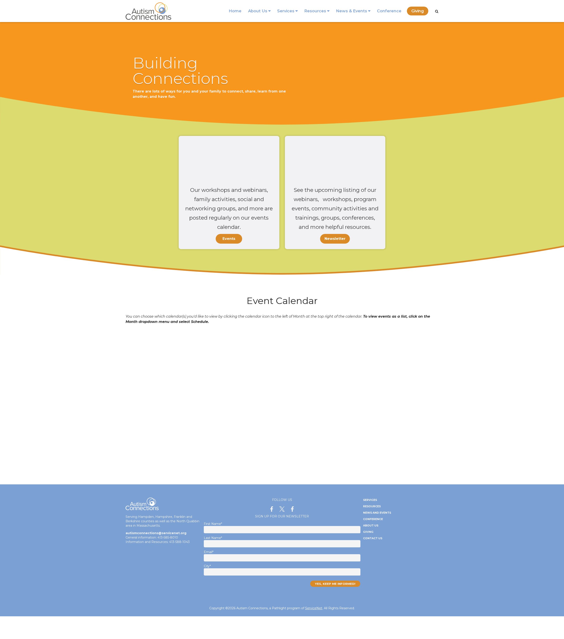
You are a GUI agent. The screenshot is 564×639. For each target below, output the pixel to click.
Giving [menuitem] (417, 11)
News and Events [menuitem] (377, 512)
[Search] (436, 11)
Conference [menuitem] (389, 11)
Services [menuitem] (285, 11)
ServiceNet (313, 608)
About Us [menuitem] (257, 11)
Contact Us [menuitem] (372, 538)
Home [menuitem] (235, 11)
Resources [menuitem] (315, 11)
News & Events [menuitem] (351, 11)
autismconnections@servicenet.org (156, 533)
